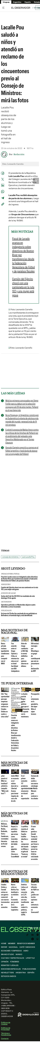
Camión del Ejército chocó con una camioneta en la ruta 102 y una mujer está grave (19, 588)
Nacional (13, 947)
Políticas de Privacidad (5, 1029)
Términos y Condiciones (6, 1034)
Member (11, 943)
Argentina (21, 973)
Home (3, 943)
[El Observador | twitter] (24, 931)
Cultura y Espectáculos (12, 958)
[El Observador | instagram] (33, 931)
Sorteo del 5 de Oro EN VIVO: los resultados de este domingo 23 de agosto (18, 597)
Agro (25, 951)
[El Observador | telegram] (32, 939)
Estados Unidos (8, 976)
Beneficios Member (26, 943)
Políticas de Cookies (5, 1023)
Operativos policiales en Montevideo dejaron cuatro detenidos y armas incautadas (18, 606)
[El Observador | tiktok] (27, 934)
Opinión (4, 962)
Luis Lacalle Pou (28, 557)
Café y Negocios (27, 947)
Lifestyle (30, 958)
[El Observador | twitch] (37, 939)
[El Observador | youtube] (38, 931)
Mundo (19, 954)
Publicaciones (29, 969)
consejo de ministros (10, 557)
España (31, 973)
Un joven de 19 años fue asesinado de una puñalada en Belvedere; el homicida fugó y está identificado (19, 614)
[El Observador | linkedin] (32, 934)
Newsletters (7, 973)
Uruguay (6, 2)
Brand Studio (7, 954)
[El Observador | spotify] (37, 934)
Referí (4, 947)
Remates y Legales (9, 965)
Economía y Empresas (11, 951)
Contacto (5, 1038)
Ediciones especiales (11, 969)
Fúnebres (14, 962)
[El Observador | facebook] (29, 931)
